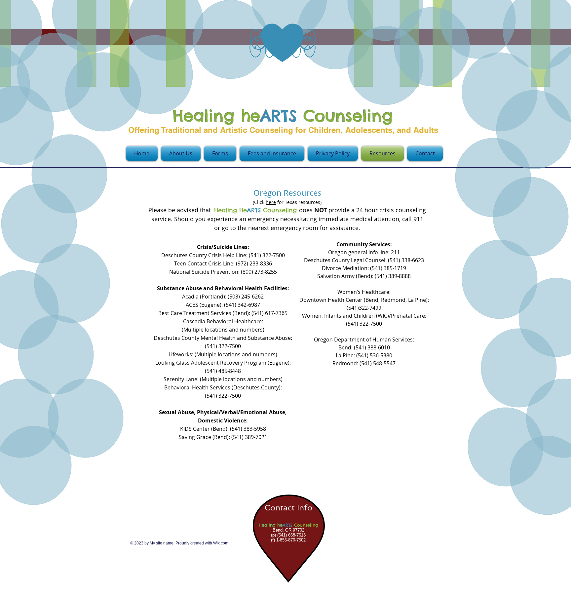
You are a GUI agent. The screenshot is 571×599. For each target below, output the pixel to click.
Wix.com (220, 543)
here (271, 202)
